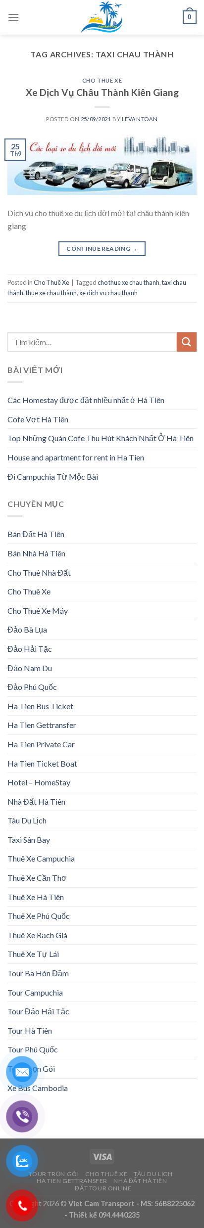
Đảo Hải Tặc (29, 648)
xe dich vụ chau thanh (108, 293)
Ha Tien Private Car (41, 744)
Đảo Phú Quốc (32, 686)
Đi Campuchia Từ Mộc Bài (52, 476)
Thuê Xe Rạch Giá (37, 935)
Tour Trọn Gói (54, 1174)
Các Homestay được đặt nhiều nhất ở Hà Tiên (85, 400)
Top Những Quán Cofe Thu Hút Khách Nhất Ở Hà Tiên (100, 438)
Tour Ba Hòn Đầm (38, 973)
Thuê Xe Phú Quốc (38, 915)
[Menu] (13, 17)
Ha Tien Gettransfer (41, 724)
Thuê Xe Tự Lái (33, 953)
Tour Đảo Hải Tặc (38, 1011)
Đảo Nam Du (29, 668)
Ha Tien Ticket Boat (42, 763)
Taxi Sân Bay (28, 839)
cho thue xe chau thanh (128, 282)
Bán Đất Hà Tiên (35, 534)
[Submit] (187, 342)
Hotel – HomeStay (38, 782)
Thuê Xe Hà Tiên (35, 897)
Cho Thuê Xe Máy (37, 610)
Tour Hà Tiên (29, 1030)
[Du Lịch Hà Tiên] (102, 17)
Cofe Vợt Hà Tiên (37, 419)
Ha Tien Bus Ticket (40, 706)
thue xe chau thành (51, 293)
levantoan (140, 119)
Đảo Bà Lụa (27, 629)
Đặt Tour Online (103, 1188)
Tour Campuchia (35, 992)
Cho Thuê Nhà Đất (39, 572)
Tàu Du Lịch (27, 820)
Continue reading (102, 248)
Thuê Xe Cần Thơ (37, 877)
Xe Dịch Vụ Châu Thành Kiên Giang (102, 92)
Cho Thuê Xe (102, 80)
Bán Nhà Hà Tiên (36, 553)
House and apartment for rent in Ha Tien (75, 457)
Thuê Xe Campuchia (41, 858)
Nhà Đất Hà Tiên (36, 801)
